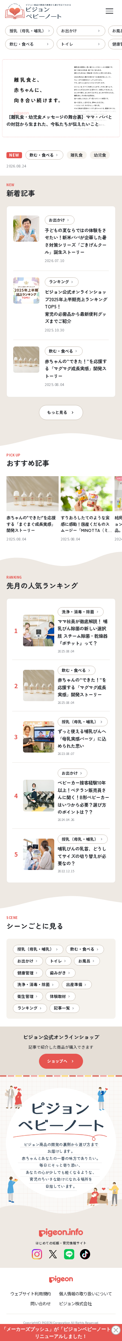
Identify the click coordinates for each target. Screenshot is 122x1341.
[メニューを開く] (109, 11)
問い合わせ (40, 1303)
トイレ (67, 44)
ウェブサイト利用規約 (30, 1294)
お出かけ (69, 30)
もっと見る (57, 412)
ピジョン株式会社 (75, 1303)
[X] (53, 1254)
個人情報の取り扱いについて (85, 1294)
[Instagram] (37, 1254)
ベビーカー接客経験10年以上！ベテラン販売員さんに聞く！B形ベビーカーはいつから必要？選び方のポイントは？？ (83, 797)
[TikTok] (85, 1254)
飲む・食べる (21, 44)
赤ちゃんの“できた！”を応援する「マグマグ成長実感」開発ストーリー (76, 368)
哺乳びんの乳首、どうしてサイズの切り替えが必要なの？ (82, 856)
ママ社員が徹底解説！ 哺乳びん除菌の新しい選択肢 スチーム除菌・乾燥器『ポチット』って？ (82, 632)
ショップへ (57, 1061)
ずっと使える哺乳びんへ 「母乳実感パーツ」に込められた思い (82, 738)
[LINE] (69, 1254)
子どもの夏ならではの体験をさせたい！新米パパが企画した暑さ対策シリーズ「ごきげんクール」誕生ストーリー (75, 241)
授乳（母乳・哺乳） (27, 30)
